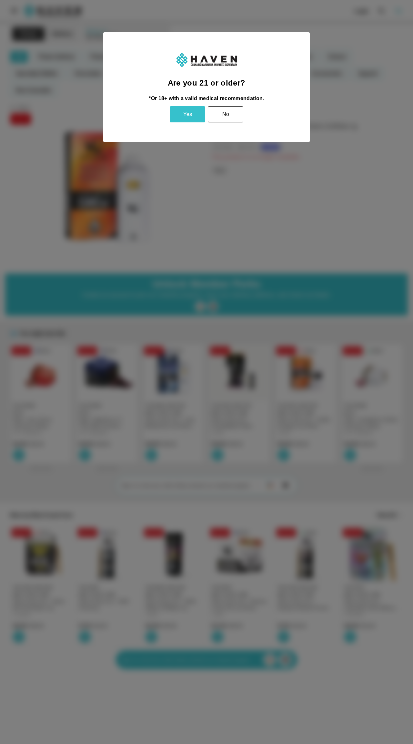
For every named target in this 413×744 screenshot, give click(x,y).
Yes (187, 114)
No (225, 114)
